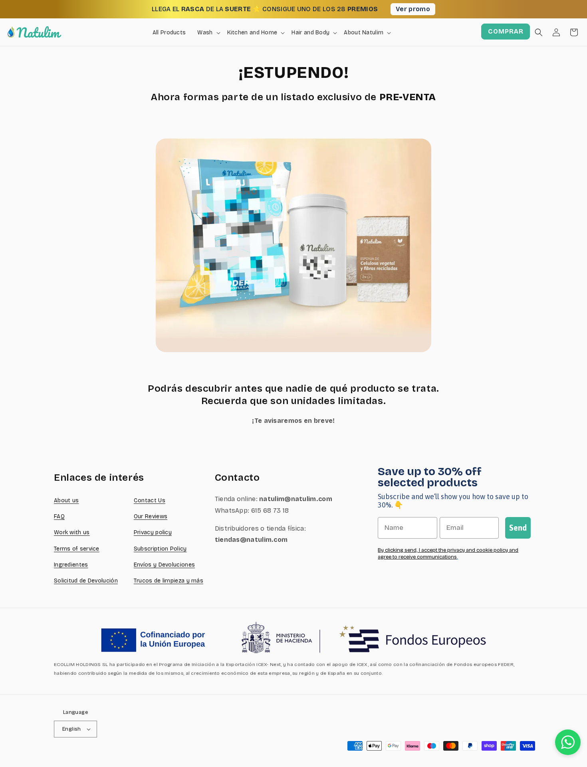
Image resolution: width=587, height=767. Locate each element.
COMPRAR (506, 31)
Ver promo (413, 9)
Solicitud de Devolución (86, 580)
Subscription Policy (160, 548)
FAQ (59, 516)
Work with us (72, 532)
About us (66, 500)
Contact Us (149, 500)
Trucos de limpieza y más (168, 580)
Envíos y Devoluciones (164, 564)
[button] (538, 32)
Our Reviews (150, 516)
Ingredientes (71, 564)
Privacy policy (153, 532)
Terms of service (76, 548)
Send (518, 527)
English (71, 729)
